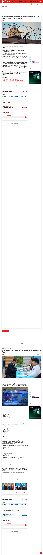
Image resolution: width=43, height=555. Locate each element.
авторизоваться (9, 115)
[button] (37, 4)
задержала (3, 68)
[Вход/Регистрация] (39, 1)
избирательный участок (7, 510)
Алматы (4, 102)
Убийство (9, 102)
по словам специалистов (11, 72)
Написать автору (39, 20)
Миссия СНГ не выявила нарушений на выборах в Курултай (21, 492)
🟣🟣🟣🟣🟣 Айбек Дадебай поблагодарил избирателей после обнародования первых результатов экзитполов (36, 63)
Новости (8, 1)
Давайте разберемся (16, 1)
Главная (3, 6)
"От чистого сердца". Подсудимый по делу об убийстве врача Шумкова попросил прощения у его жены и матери (15, 84)
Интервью (20, 1)
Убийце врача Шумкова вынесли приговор (10, 79)
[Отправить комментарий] (25, 117)
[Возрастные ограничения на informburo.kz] (35, 1)
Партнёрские (30, 1)
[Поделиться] (41, 553)
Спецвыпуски (25, 1)
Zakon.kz (25, 423)
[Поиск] (37, 1)
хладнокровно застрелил (14, 66)
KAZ (40, 1)
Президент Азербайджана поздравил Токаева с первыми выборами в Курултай (7, 492)
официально (9, 14)
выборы (13, 510)
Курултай (18, 510)
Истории (12, 1)
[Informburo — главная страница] (5, 1)
